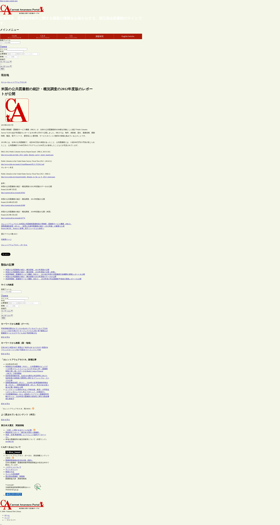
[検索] (1, 45)
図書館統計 (37, 224)
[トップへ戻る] (1, 524)
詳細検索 (3, 47)
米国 (22, 224)
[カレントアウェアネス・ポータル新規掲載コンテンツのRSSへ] (13, 458)
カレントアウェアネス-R (10, 224)
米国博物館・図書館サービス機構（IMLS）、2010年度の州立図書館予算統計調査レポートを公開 (43, 279)
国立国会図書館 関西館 (15, 476)
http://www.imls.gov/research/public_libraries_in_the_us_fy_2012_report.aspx (28, 177)
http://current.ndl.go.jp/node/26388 (13, 205)
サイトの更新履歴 (12, 474)
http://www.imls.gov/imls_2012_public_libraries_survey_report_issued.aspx (27, 155)
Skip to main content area (9, 1)
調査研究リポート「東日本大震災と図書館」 (22, 432)
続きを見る (5, 337)
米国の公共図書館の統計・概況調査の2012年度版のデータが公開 (30, 277)
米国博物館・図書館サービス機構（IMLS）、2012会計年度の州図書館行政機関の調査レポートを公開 (45, 274)
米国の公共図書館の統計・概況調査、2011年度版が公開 (27, 270)
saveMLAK (9, 441)
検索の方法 (9, 472)
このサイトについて (13, 467)
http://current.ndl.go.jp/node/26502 (13, 193)
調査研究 (100, 36)
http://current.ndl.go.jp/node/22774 (13, 218)
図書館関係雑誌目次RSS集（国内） (19, 460)
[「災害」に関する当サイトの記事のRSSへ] (34, 430)
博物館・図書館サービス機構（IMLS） (56, 224)
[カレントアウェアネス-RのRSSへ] (33, 409)
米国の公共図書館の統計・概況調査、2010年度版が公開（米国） (30, 272)
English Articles (128, 36)
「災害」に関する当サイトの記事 (18, 430)
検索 (2, 69)
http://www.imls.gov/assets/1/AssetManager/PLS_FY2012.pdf (22, 164)
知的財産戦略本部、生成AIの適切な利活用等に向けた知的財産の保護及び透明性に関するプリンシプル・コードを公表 (27, 378)
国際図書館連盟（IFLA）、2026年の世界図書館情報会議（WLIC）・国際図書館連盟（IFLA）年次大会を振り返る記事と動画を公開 (27, 385)
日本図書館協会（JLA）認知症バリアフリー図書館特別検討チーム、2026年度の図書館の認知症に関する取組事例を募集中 (27, 396)
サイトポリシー (11, 469)
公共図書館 (28, 224)
